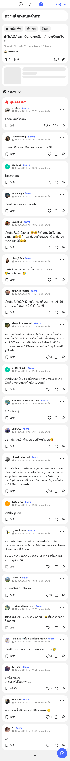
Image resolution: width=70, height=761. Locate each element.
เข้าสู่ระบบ (61, 4)
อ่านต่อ (25, 484)
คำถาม (31, 28)
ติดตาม (25, 108)
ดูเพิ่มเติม (10, 350)
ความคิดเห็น (13, 28)
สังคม (45, 28)
